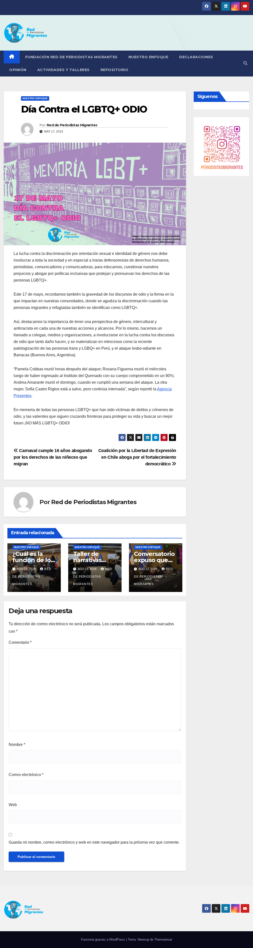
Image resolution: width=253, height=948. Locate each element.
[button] (245, 63)
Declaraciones (196, 57)
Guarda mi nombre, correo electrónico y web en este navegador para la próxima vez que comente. (94, 842)
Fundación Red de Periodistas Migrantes (71, 57)
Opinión (17, 70)
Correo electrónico (26, 775)
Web (13, 805)
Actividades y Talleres (63, 70)
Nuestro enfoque (148, 57)
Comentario (20, 642)
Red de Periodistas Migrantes (72, 125)
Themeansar (163, 939)
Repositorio (114, 70)
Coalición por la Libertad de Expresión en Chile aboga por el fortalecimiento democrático (137, 457)
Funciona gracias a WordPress (103, 939)
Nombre (17, 744)
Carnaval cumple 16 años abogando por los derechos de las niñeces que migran (53, 457)
